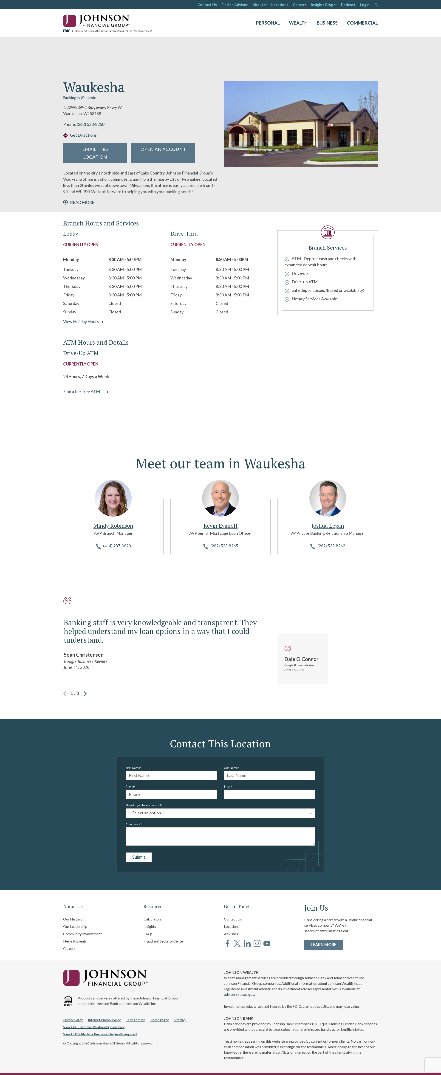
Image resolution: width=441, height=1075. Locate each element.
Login (364, 4)
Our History (72, 919)
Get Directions (83, 135)
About (257, 4)
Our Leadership (75, 926)
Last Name (231, 768)
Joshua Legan (327, 525)
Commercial (362, 22)
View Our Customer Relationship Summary (93, 1027)
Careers (300, 4)
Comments (133, 824)
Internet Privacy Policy (104, 1020)
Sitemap (180, 1020)
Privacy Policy (73, 1020)
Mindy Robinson (113, 525)
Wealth (298, 22)
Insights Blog (322, 4)
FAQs (148, 933)
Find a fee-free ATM (81, 391)
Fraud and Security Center (164, 941)
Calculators (153, 919)
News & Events (75, 941)
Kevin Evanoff (221, 525)
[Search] (376, 5)
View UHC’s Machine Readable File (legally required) (100, 1034)
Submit (138, 857)
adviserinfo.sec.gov (239, 994)
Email (227, 786)
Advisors (231, 933)
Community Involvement (82, 933)
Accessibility (159, 1020)
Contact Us (207, 4)
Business (327, 22)
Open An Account (163, 149)
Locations (279, 4)
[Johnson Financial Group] (97, 20)
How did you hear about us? (143, 805)
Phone (130, 786)
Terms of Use (135, 1020)
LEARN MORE (327, 944)
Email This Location (95, 153)
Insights (150, 926)
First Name (133, 768)
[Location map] (327, 383)
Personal (268, 22)
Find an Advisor (234, 4)
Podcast (348, 4)
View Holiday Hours (81, 321)
